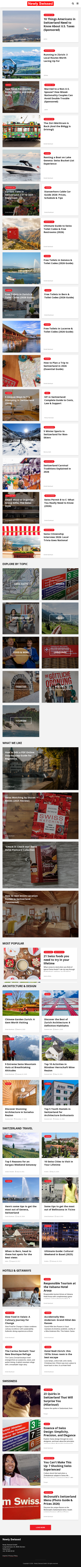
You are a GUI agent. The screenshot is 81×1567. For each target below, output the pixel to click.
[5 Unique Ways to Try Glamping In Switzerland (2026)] (21, 405)
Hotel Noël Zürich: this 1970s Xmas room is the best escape (58, 1354)
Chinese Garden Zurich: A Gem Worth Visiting (20, 1021)
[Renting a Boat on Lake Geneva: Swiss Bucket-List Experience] (21, 165)
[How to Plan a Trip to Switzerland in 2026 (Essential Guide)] (21, 371)
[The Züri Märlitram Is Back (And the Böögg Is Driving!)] (21, 131)
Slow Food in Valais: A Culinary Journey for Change (17, 1320)
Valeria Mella (47, 976)
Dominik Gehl (48, 1029)
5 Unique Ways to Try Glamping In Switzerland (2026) (19, 400)
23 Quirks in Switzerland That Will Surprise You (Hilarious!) (58, 1399)
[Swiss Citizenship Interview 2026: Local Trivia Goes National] (21, 542)
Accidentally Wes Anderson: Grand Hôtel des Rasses (60, 1320)
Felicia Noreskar (49, 418)
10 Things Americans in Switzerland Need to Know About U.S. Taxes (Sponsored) (59, 24)
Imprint (5, 1556)
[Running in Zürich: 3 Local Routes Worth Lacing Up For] (21, 63)
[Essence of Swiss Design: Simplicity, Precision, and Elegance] (21, 1435)
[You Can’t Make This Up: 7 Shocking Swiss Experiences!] (21, 1469)
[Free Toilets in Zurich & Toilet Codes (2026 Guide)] (21, 302)
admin (45, 39)
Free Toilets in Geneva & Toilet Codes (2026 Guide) (58, 261)
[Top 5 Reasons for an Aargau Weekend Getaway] (21, 1145)
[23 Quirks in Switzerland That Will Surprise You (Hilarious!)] (21, 1401)
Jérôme (46, 75)
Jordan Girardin (9, 1171)
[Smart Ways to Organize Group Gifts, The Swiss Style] (21, 508)
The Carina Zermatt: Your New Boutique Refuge (20, 1352)
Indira (6, 1261)
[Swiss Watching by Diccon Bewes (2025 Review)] (40, 816)
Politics (60, 686)
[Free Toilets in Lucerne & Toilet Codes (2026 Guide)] (21, 336)
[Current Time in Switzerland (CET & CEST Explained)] (21, 199)
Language (60, 652)
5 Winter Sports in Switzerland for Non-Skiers (56, 434)
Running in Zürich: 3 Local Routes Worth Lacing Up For (56, 57)
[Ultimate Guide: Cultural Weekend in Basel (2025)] (60, 1235)
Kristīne (46, 1171)
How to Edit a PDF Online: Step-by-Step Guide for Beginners (20, 755)
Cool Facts (21, 583)
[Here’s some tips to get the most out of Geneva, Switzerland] (21, 1190)
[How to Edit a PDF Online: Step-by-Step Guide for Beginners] (40, 768)
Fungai (46, 1414)
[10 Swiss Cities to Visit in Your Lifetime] (60, 1145)
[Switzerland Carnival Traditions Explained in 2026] (21, 473)
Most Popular (59, 952)
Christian (7, 418)
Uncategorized (49, 50)
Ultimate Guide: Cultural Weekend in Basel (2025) (58, 1252)
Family (47, 393)
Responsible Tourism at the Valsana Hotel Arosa (60, 1286)
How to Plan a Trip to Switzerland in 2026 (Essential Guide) (56, 366)
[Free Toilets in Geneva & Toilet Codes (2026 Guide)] (21, 268)
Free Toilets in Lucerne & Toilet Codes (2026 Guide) (58, 330)
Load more (40, 1527)
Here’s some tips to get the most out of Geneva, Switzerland (20, 1209)
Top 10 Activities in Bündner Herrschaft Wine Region (59, 1067)
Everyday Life (49, 15)
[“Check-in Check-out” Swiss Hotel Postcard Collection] (40, 865)
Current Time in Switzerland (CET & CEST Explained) (19, 194)
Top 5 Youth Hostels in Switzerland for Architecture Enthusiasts (59, 1112)
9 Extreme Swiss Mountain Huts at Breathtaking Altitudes (20, 1067)
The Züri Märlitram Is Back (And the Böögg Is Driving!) (57, 126)
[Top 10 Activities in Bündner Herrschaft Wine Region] (60, 1048)
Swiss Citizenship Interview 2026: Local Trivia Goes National (56, 537)
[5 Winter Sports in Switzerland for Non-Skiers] (21, 439)
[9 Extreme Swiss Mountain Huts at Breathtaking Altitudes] (21, 1048)
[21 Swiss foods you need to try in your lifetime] (22, 963)
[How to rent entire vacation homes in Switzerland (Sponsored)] (40, 914)
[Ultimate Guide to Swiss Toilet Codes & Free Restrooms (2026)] (21, 234)
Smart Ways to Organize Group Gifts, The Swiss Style (19, 503)
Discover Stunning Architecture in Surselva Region (19, 1112)
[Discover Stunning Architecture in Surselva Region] (21, 1092)
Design (8, 84)
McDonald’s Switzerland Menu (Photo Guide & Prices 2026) (60, 1500)
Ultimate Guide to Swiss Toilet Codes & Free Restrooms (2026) (58, 229)
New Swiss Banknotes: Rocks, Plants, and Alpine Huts (20, 92)
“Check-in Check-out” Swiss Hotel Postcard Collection (21, 848)
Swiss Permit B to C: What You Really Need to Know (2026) (59, 503)
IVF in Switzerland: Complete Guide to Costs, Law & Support (59, 400)
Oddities (21, 686)
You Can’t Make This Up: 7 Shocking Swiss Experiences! (58, 1465)
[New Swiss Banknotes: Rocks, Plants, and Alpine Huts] (21, 97)
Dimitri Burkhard (9, 109)
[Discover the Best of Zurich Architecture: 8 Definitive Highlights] (60, 1003)
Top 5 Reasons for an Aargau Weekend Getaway (20, 1163)
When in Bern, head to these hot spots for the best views (18, 1254)
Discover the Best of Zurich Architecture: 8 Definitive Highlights (57, 1022)
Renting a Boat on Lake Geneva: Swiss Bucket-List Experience (59, 160)
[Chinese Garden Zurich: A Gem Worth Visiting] (21, 1003)
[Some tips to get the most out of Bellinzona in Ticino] (60, 1190)
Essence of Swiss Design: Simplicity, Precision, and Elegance (60, 1431)
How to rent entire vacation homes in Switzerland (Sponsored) (21, 899)
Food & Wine (21, 652)
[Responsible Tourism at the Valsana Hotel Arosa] (21, 1290)
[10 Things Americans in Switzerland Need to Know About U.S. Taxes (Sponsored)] (21, 26)
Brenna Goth (47, 452)
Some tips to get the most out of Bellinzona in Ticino (59, 1208)
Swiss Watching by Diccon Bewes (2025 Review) (20, 799)
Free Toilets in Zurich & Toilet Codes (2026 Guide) (20, 296)
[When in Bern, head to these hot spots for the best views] (21, 1235)
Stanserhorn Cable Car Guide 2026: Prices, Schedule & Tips (57, 194)
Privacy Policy (13, 1556)
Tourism (47, 153)
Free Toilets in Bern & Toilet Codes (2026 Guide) (59, 296)
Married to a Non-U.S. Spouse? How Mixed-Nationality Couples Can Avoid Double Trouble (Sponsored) (58, 95)
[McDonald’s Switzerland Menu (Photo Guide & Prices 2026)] (21, 1504)
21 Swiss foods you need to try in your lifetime (56, 959)
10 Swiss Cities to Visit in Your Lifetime (58, 1163)
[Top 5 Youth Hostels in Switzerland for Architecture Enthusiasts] (60, 1092)
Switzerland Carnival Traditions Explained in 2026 (57, 468)
